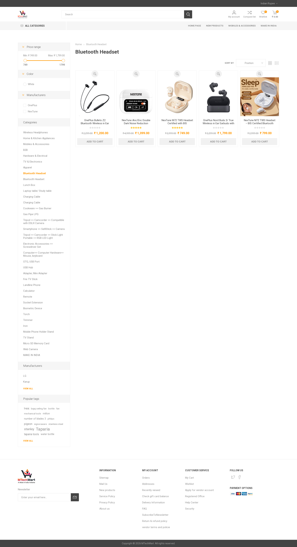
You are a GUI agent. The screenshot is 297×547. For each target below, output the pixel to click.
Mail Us (103, 483)
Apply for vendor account (199, 490)
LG (24, 375)
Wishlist (189, 483)
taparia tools (31, 434)
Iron (25, 325)
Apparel (27, 167)
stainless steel (55, 424)
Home (78, 44)
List (276, 63)
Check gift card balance (155, 496)
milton (46, 413)
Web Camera (30, 349)
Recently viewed (151, 490)
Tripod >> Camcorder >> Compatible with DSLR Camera (43, 222)
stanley (29, 429)
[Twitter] (233, 477)
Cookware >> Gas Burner (37, 208)
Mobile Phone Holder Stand (38, 331)
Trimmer (28, 320)
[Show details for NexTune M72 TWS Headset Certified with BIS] (177, 96)
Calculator (29, 290)
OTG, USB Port (31, 261)
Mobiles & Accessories (36, 144)
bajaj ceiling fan (39, 408)
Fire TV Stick (30, 279)
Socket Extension (33, 302)
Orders (146, 477)
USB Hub (28, 267)
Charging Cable (31, 196)
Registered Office (195, 496)
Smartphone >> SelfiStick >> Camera (44, 229)
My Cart (189, 477)
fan (57, 408)
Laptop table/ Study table (37, 190)
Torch (26, 314)
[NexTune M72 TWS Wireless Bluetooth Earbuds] (259, 96)
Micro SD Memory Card (36, 343)
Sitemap (104, 477)
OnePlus (32, 105)
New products (107, 490)
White (31, 84)
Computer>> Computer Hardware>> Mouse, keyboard (43, 254)
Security (189, 508)
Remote (27, 296)
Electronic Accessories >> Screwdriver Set (38, 245)
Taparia (43, 429)
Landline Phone (31, 285)
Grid (270, 63)
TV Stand (28, 337)
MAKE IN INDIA (31, 355)
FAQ (144, 508)
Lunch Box (29, 185)
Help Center (191, 502)
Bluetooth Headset (34, 173)
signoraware (40, 424)
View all (28, 388)
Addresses (148, 483)
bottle (51, 408)
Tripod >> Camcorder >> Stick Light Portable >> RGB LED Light (43, 236)
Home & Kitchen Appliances (39, 138)
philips (51, 418)
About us (104, 508)
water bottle (47, 434)
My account (234, 16)
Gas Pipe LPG (30, 214)
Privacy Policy (107, 502)
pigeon (28, 424)
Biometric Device (32, 308)
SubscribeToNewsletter (155, 514)
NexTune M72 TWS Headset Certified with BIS (177, 122)
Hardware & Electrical (35, 155)
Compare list (249, 16)
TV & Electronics (32, 161)
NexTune (33, 111)
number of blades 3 (35, 418)
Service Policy (107, 496)
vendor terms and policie (156, 527)
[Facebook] (239, 477)
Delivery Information (153, 502)
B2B (25, 150)
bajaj (26, 408)
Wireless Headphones (35, 132)
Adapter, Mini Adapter (35, 273)
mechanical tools (32, 413)
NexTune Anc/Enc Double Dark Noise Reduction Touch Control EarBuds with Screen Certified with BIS (136, 125)
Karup (26, 381)
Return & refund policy (154, 521)
